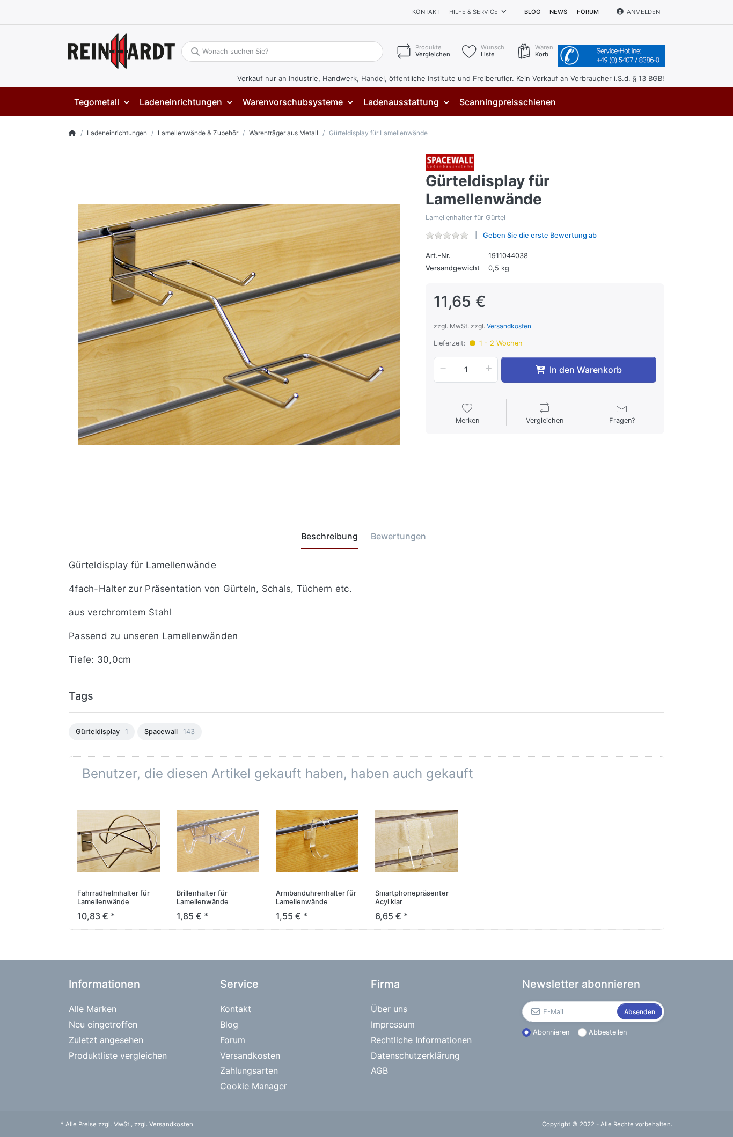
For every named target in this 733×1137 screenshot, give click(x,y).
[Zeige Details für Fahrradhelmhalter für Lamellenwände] (118, 840)
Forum (588, 12)
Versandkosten (509, 326)
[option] (102, 731)
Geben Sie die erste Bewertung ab (540, 235)
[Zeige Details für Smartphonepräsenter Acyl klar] (416, 840)
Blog (532, 12)
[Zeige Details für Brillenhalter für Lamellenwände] (218, 840)
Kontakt (426, 12)
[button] (441, 370)
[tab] (329, 536)
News (558, 12)
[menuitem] (101, 102)
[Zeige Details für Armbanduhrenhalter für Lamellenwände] (317, 840)
